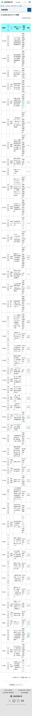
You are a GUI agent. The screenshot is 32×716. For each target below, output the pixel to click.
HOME (3, 6)
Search (25, 2)
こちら (28, 86)
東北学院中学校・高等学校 (24, 690)
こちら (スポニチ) (28, 360)
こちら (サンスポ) (28, 541)
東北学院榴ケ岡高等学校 (8, 692)
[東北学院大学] (7, 2)
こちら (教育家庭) (28, 635)
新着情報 (8, 6)
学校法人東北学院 (8, 690)
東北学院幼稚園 (24, 692)
